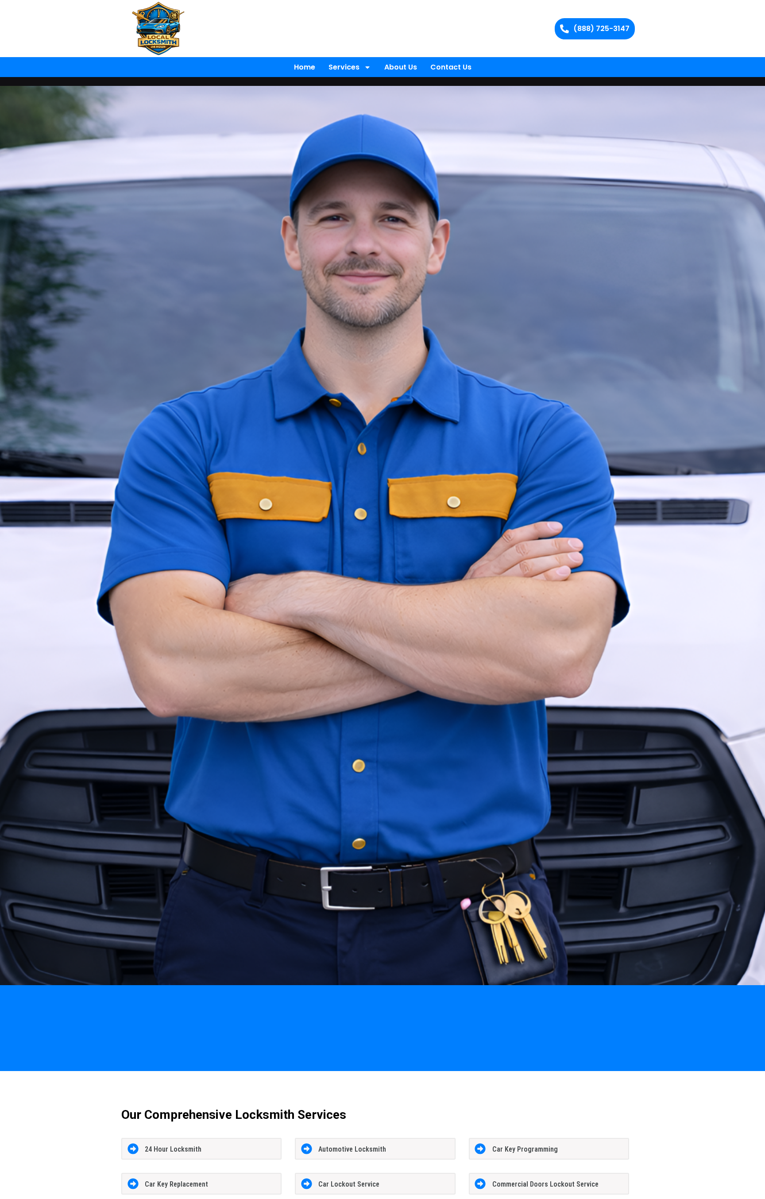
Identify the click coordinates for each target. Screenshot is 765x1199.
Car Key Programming (525, 1149)
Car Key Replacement (176, 1184)
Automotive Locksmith (352, 1149)
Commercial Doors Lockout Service (545, 1184)
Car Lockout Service (348, 1184)
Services (343, 67)
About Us (400, 67)
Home (304, 67)
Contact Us (450, 67)
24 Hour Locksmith (173, 1149)
